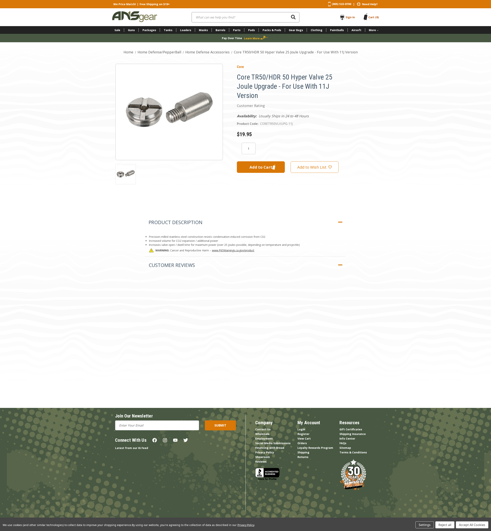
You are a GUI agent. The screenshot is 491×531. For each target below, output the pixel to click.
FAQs (342, 443)
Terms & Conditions (353, 452)
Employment (264, 438)
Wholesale (262, 434)
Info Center (347, 438)
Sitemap (345, 448)
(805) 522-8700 (341, 4)
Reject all (444, 525)
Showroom (262, 457)
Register (303, 434)
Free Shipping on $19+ (155, 4)
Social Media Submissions (273, 443)
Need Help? (370, 4)
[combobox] (245, 17)
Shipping (303, 452)
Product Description (175, 222)
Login (301, 429)
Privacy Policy (264, 452)
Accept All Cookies (472, 525)
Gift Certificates (350, 429)
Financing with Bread (269, 448)
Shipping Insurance (352, 434)
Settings (425, 525)
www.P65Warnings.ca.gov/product (233, 250)
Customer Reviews (172, 265)
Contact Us (263, 429)
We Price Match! (124, 4)
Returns (302, 457)
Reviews (261, 461)
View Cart (304, 438)
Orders (302, 443)
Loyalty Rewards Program (315, 448)
